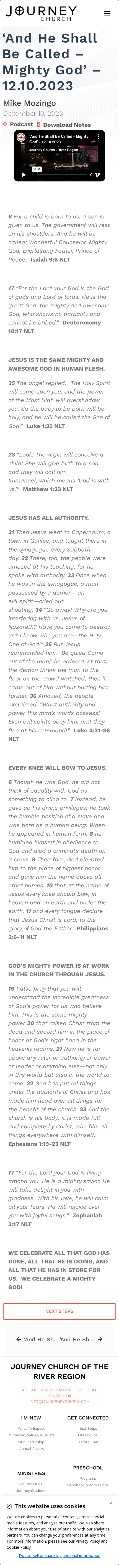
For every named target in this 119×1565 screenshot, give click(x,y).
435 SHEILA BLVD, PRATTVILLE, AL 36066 (59, 1390)
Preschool (88, 1468)
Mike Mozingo (29, 103)
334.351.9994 (59, 1396)
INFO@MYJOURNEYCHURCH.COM (60, 1401)
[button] (107, 13)
